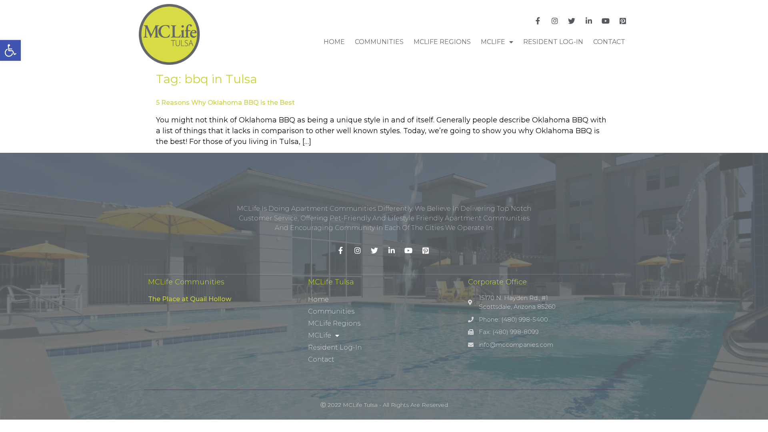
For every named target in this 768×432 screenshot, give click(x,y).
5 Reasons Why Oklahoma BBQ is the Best (225, 102)
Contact (609, 42)
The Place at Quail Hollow (189, 299)
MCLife (493, 42)
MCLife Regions (442, 42)
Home (334, 42)
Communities (379, 42)
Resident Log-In (553, 42)
